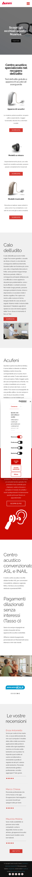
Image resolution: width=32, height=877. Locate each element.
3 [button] (14, 693)
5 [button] (17, 693)
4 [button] (16, 693)
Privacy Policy (21, 871)
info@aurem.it (13, 871)
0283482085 (11, 868)
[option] (15, 687)
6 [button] (19, 693)
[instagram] (16, 874)
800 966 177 (25, 868)
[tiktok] (19, 874)
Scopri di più (16, 40)
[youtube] (13, 874)
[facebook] (10, 874)
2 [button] (12, 693)
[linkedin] (22, 874)
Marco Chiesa (13, 789)
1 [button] (11, 693)
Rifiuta (16, 474)
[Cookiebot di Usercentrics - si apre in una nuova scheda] (21, 401)
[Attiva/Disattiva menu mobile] (28, 3)
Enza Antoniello (14, 730)
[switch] (20, 442)
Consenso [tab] (14, 406)
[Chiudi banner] (30, 401)
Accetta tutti (16, 461)
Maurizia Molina (14, 819)
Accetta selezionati (16, 468)
